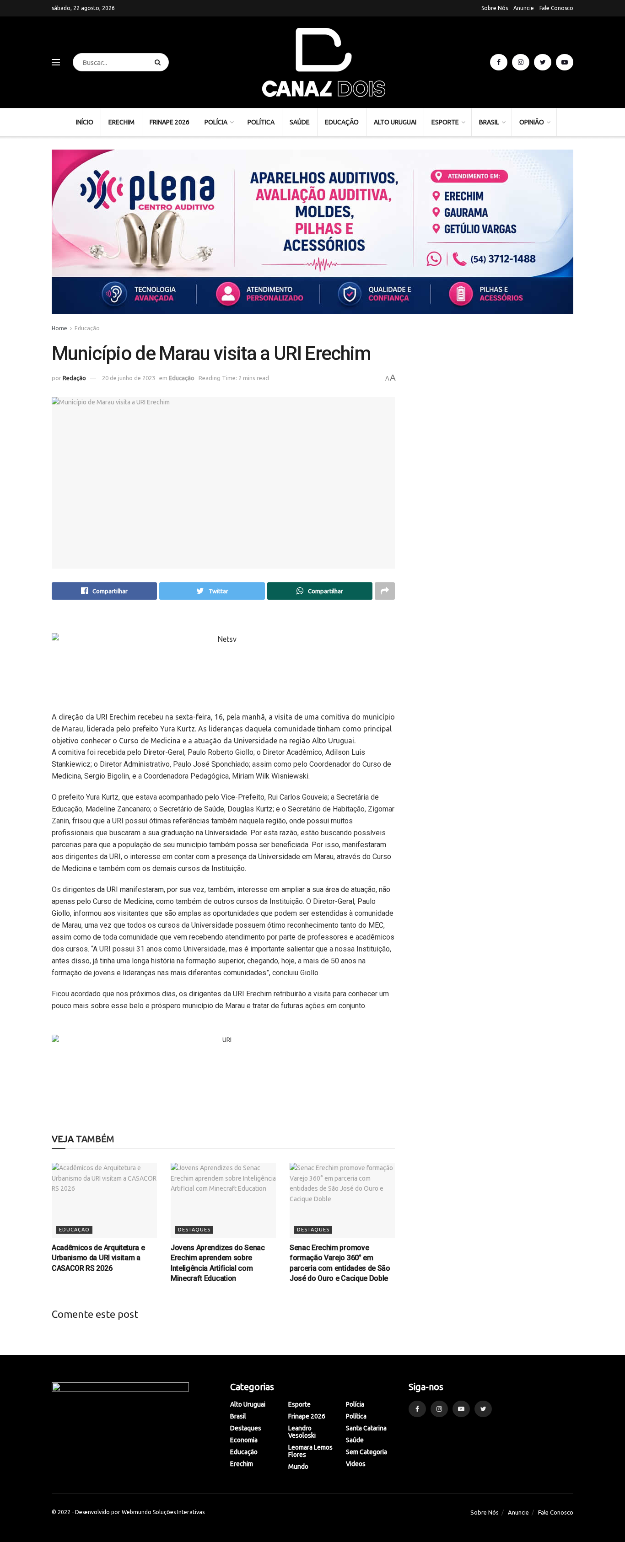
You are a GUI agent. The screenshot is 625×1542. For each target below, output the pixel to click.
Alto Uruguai (395, 122)
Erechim (121, 122)
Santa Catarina (366, 1428)
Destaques (194, 1229)
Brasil (489, 122)
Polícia (216, 122)
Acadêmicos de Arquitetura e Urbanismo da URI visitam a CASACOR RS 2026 (98, 1258)
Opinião (531, 122)
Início (84, 122)
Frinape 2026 (169, 122)
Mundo (298, 1466)
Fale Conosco (556, 8)
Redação (74, 378)
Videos (356, 1463)
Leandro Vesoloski (302, 1431)
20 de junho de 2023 (128, 378)
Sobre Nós (494, 8)
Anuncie (523, 8)
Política (261, 122)
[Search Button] (159, 62)
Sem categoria (366, 1452)
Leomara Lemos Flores (310, 1451)
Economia (244, 1440)
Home (59, 328)
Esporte (445, 122)
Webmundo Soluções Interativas (163, 1512)
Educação (342, 122)
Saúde (300, 122)
